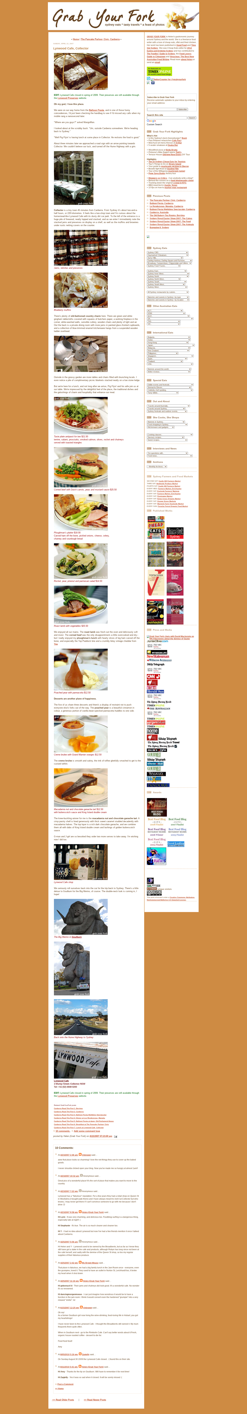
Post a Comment (65, 1384)
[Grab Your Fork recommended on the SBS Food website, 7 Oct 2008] (152, 740)
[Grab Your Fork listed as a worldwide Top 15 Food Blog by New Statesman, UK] (158, 657)
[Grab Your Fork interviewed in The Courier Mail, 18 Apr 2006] (155, 765)
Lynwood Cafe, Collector (71, 48)
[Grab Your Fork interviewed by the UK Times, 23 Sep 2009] (156, 706)
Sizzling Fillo (173, 169)
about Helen (186, 59)
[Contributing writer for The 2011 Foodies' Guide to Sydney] (175, 595)
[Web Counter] (153, 876)
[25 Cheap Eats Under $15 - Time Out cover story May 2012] (156, 538)
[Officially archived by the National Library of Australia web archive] (158, 786)
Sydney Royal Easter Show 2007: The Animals (172, 224)
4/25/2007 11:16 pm (69, 1281)
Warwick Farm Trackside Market (170, 504)
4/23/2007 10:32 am (69, 1176)
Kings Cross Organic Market (168, 499)
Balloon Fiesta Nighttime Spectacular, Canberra (172, 209)
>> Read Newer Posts (95, 1400)
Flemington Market (164, 496)
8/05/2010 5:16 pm (69, 1354)
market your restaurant (175, 187)
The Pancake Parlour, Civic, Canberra (100, 39)
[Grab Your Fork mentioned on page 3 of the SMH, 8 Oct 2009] (159, 703)
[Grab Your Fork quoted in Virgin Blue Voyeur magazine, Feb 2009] (156, 724)
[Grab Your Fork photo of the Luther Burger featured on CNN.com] (153, 678)
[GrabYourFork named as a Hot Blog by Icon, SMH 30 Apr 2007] (162, 747)
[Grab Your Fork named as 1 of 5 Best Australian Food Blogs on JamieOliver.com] (157, 641)
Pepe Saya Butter (157, 173)
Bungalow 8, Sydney (159, 227)
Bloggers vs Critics (158, 178)
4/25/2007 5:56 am (69, 1242)
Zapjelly (85, 1354)
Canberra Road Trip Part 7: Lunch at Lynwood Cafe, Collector (79, 1127)
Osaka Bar (173, 145)
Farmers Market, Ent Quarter (169, 489)
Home (76, 39)
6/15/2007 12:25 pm (69, 1308)
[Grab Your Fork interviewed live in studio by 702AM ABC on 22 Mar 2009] (155, 716)
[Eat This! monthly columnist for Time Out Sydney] (175, 538)
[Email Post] (115, 1136)
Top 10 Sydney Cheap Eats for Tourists (167, 161)
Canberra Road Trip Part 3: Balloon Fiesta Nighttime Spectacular (80, 1115)
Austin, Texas (170, 185)
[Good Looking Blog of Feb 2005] (176, 846)
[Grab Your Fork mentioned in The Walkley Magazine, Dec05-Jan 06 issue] (156, 775)
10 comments (63, 1131)
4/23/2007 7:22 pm (69, 1191)
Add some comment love (87, 1131)
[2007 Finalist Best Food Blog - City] (178, 826)
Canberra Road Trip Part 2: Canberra (69, 1112)
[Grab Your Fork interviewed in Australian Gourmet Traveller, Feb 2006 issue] (154, 771)
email (157, 62)
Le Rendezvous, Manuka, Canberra (166, 206)
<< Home (59, 1388)
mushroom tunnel (176, 171)
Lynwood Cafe (61, 1081)
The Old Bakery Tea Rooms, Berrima (167, 215)
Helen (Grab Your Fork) (93, 1212)
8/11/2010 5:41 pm (69, 1367)
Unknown (86, 1155)
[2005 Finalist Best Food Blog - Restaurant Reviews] (178, 836)
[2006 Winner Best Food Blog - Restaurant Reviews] (157, 836)
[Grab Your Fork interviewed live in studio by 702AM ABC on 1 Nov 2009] (155, 699)
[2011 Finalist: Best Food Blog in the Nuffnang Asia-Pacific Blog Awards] (157, 816)
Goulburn (77, 937)
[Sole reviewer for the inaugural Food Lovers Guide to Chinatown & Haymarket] (155, 624)
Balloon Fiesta (96, 110)
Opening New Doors (171, 154)
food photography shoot (182, 180)
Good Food (181, 45)
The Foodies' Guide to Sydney (161, 54)
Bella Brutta (171, 150)
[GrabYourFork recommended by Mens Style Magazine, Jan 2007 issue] (157, 751)
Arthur (179, 143)
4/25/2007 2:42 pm (69, 1263)
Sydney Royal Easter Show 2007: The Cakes (171, 218)
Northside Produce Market (167, 483)
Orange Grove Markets (166, 501)
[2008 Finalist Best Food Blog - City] (157, 826)
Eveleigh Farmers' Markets (168, 491)
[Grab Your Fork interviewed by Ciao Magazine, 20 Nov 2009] (151, 689)
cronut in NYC (180, 183)
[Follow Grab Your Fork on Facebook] (153, 89)
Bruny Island (175, 164)
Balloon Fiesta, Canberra (161, 203)
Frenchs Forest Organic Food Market (173, 506)
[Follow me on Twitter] (148, 79)
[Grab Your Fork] (123, 31)
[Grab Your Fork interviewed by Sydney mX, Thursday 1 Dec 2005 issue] (154, 782)
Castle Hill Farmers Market (169, 481)
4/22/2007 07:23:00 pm (101, 1136)
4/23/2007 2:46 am (69, 1155)
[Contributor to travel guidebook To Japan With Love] (175, 624)
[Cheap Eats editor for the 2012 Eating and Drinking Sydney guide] (156, 566)
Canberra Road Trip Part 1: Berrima (68, 1108)
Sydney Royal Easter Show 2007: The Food (170, 221)
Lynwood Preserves (68, 98)
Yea (56, 644)
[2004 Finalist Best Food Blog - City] (157, 846)
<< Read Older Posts (63, 1400)
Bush (184, 138)
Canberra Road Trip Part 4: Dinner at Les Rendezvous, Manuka (79, 1118)
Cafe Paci (176, 140)
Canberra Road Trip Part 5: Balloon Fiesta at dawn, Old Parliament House (84, 1121)
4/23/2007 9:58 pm (69, 1212)
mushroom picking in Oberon (175, 166)
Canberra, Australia (159, 212)
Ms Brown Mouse (90, 1263)
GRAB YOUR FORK (156, 36)
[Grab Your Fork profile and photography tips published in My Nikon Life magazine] (157, 654)
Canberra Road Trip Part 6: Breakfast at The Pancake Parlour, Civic (81, 1124)
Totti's (178, 152)
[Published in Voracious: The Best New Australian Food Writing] (156, 595)
